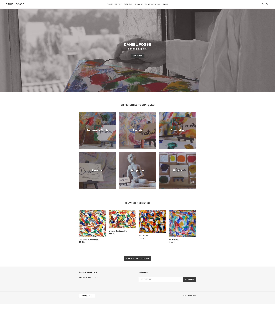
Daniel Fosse (15, 4)
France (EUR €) (86, 296)
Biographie (137, 56)
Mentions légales (85, 277)
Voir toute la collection (137, 258)
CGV (96, 277)
